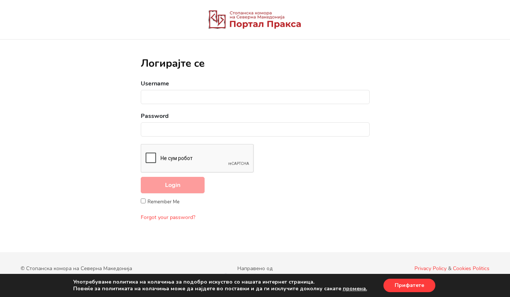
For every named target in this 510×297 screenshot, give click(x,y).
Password (155, 116)
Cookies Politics (471, 268)
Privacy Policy (430, 268)
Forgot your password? (168, 217)
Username (155, 83)
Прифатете (409, 285)
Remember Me (163, 201)
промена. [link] (355, 288)
